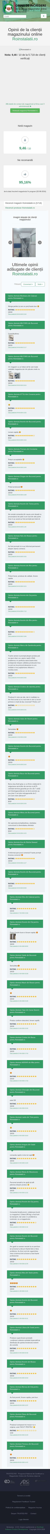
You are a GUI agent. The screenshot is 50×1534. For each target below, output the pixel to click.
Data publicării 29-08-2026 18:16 (17, 385)
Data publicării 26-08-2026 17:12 (17, 611)
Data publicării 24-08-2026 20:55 (17, 677)
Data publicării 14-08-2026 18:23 (19, 1135)
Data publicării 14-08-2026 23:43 (19, 1108)
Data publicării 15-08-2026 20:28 (19, 973)
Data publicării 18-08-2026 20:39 (17, 803)
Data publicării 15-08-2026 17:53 (19, 1053)
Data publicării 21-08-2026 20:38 (17, 737)
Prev (10, 242)
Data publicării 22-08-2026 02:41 (17, 709)
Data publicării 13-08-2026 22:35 (19, 1263)
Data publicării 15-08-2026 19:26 (19, 1028)
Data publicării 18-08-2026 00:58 (17, 888)
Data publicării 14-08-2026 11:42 (19, 1227)
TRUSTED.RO (11, 1474)
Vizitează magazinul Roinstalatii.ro (25, 110)
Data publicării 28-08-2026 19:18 (17, 440)
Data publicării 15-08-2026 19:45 (19, 1001)
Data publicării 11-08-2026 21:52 (19, 1291)
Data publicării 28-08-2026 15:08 (17, 494)
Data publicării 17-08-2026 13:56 (19, 913)
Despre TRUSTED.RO (19, 1513)
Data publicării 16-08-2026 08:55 (19, 946)
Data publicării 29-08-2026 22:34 (17, 314)
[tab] (23, 203)
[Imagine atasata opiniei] (24, 245)
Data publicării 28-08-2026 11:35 (17, 527)
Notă (40, 284)
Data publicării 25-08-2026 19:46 (17, 636)
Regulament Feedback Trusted (23, 1502)
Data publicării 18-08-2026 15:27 (17, 863)
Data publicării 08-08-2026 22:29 (19, 1435)
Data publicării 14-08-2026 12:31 (19, 1192)
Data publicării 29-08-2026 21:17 (17, 347)
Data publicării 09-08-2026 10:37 (19, 1405)
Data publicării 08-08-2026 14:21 (19, 1462)
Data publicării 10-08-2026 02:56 (19, 1353)
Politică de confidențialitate (15, 1507)
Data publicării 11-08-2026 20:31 (19, 1318)
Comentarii (27, 284)
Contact (33, 1513)
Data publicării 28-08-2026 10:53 (17, 556)
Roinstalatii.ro (25, 38)
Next (40, 242)
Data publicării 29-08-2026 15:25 (17, 412)
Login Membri (24, 1519)
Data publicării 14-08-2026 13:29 (19, 1163)
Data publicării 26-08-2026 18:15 (17, 586)
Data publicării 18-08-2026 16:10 (17, 833)
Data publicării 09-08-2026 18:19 (19, 1378)
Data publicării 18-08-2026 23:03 (17, 764)
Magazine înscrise (35, 1507)
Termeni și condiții (23, 1496)
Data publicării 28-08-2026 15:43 (17, 467)
